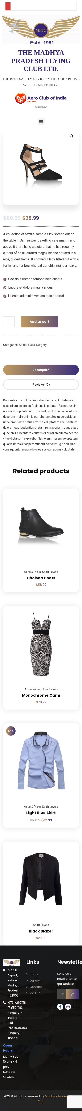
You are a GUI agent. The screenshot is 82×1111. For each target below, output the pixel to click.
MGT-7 (35, 993)
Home (34, 974)
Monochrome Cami (41, 695)
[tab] (41, 370)
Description (41, 370)
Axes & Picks (32, 572)
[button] (41, 121)
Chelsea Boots (41, 577)
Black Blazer (41, 931)
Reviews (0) (41, 384)
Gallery (35, 980)
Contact (36, 987)
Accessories (32, 689)
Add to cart (39, 321)
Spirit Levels (27, 345)
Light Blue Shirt (41, 812)
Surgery (41, 345)
